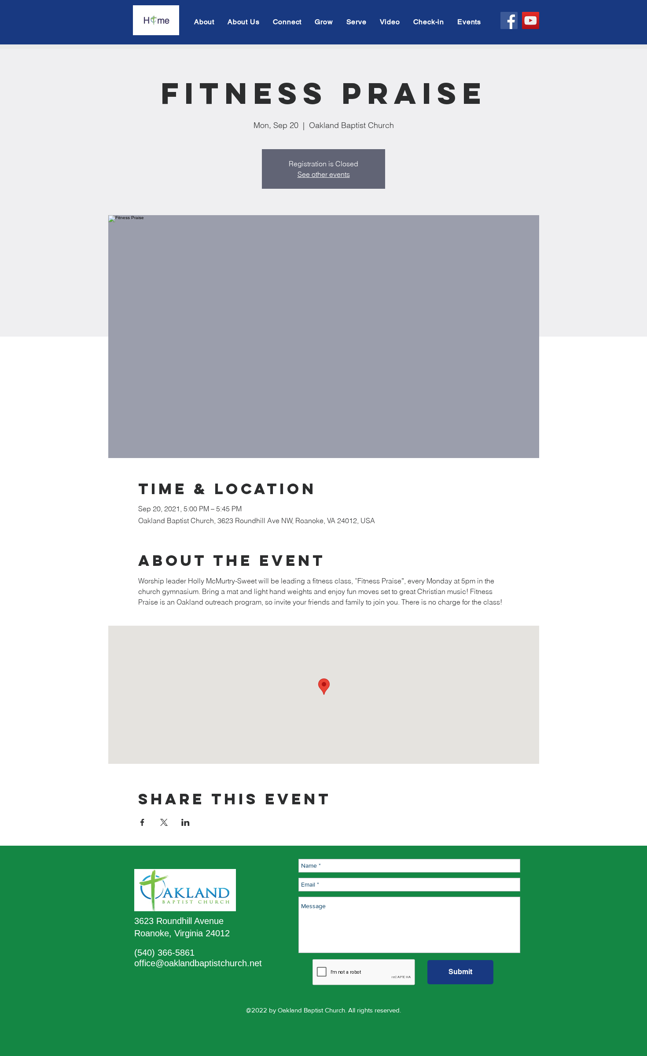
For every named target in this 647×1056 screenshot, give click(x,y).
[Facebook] (509, 20)
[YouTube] (530, 20)
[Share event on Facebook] (142, 822)
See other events (324, 174)
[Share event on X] (164, 822)
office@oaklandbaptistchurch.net (198, 963)
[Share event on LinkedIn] (185, 822)
